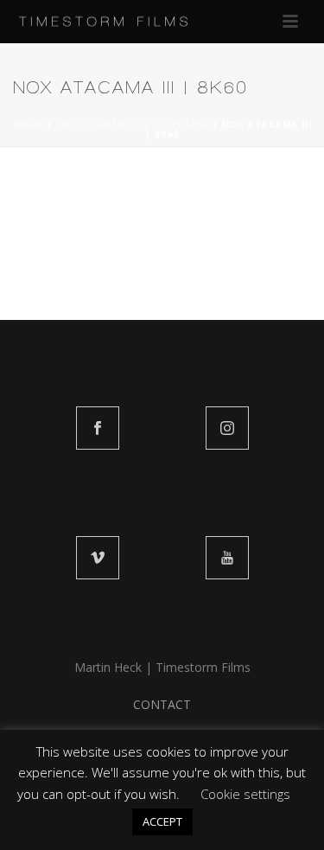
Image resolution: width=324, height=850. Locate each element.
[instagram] (227, 428)
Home (28, 124)
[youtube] (227, 557)
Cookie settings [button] (245, 793)
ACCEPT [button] (162, 821)
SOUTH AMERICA (98, 124)
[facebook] (97, 428)
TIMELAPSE (181, 124)
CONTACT (162, 704)
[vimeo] (97, 557)
